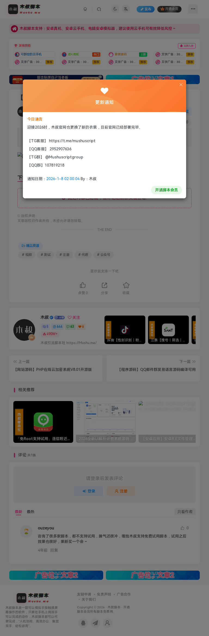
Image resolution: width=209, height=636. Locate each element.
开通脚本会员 (166, 190)
